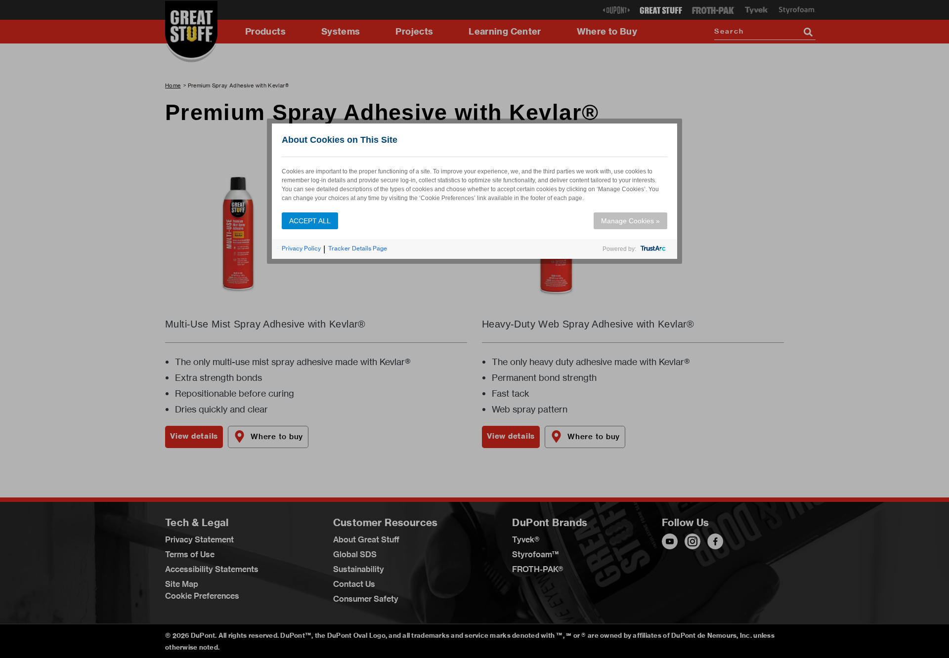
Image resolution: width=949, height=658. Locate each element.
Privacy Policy (301, 248)
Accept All (310, 221)
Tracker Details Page (357, 248)
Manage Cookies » (630, 221)
